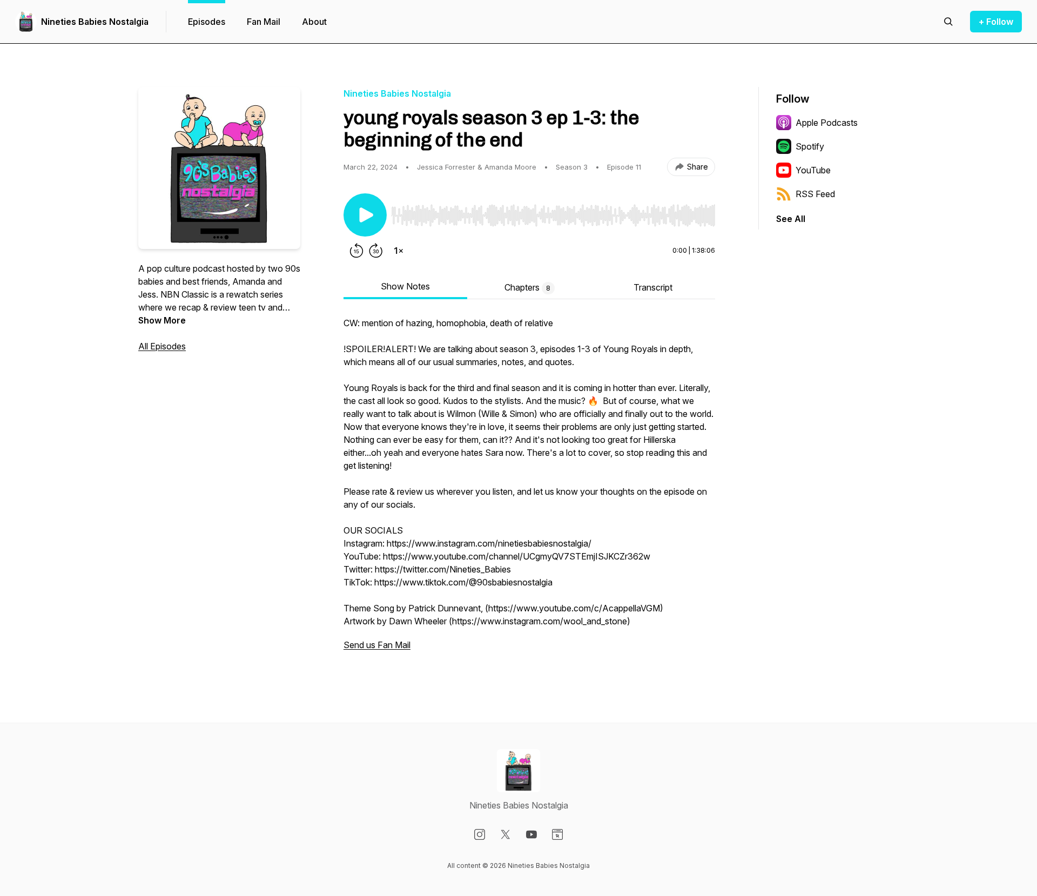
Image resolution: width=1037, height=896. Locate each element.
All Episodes (162, 346)
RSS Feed (815, 193)
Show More (162, 320)
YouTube (813, 170)
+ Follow (996, 21)
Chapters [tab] (527, 287)
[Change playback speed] (398, 250)
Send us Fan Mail (377, 644)
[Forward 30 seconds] (375, 250)
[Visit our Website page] (557, 834)
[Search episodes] (948, 21)
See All (790, 218)
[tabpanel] (529, 489)
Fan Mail (263, 21)
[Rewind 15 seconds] (356, 250)
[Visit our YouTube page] (531, 834)
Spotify (810, 146)
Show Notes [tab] (405, 286)
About (314, 21)
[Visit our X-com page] (505, 834)
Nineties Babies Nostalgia (95, 21)
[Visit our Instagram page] (479, 834)
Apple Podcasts (827, 122)
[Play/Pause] (365, 215)
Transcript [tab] (653, 287)
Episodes (206, 21)
